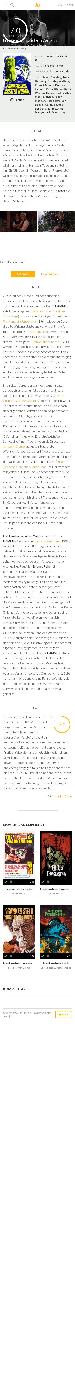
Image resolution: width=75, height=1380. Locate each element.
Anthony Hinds (59, 71)
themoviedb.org (17, 48)
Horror (61, 56)
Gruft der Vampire (26, 400)
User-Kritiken (49, 274)
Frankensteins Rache (45, 342)
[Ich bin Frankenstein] (19, 855)
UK (36, 59)
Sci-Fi (50, 56)
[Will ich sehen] (10, 882)
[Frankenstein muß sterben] (19, 929)
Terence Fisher (42, 311)
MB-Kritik (23, 274)
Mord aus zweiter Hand (31, 467)
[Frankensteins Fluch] (56, 929)
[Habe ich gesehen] (5, 882)
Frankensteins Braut (46, 541)
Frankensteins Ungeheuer (20, 321)
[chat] (60, 5)
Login (69, 5)
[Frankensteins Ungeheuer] (56, 855)
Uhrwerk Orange (14, 446)
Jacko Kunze (64, 796)
